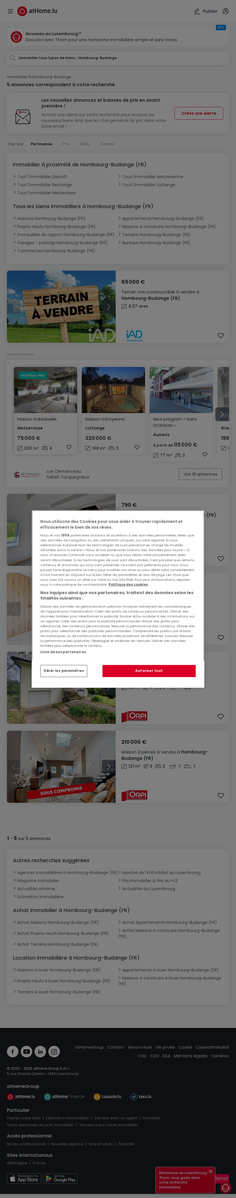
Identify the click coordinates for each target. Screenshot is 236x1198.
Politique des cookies (128, 584)
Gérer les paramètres (63, 670)
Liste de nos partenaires (63, 652)
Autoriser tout (149, 670)
